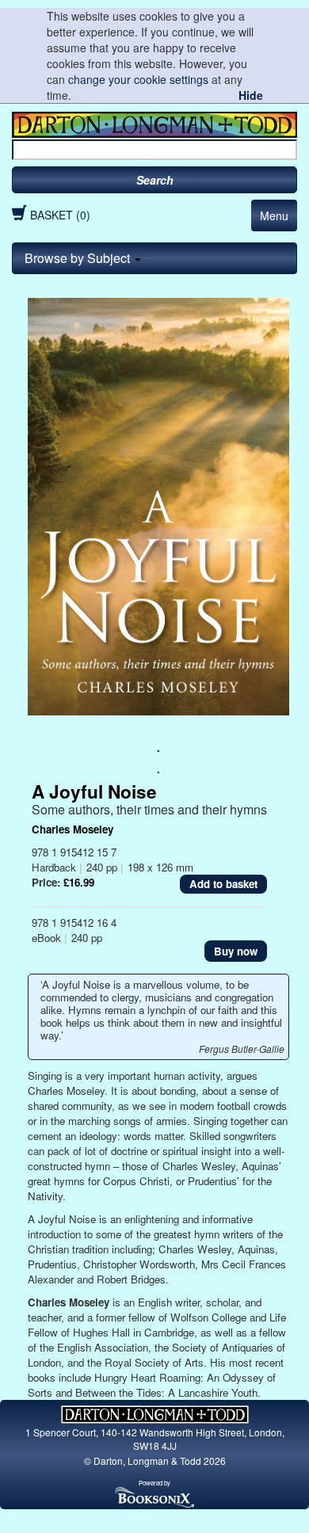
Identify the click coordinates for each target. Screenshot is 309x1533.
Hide (250, 95)
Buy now (236, 951)
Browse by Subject (79, 258)
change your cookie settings (138, 79)
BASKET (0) (60, 215)
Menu (274, 215)
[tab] (154, 258)
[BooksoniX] (154, 1497)
